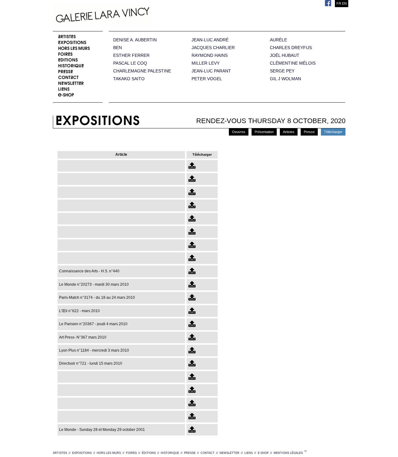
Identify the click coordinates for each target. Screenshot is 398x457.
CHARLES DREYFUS (291, 48)
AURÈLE (278, 40)
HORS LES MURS (109, 453)
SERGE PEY (282, 71)
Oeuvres (238, 132)
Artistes (288, 132)
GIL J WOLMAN (285, 79)
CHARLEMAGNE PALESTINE (142, 71)
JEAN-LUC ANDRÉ (210, 40)
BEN (117, 48)
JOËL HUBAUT (284, 55)
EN (344, 3)
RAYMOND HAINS (210, 55)
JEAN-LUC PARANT (211, 71)
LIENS (248, 453)
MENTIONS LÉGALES (288, 453)
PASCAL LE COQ (130, 63)
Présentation (264, 132)
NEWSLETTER (229, 453)
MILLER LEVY (206, 63)
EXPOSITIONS (82, 453)
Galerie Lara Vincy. (134, 15)
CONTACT (208, 453)
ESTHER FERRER (131, 55)
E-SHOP (263, 453)
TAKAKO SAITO (129, 79)
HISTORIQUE (170, 453)
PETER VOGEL (207, 79)
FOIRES (131, 453)
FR (338, 3)
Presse (309, 132)
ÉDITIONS (149, 453)
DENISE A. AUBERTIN (135, 40)
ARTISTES (60, 453)
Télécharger (333, 132)
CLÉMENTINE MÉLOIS (293, 63)
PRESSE (190, 453)
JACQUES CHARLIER (213, 48)
